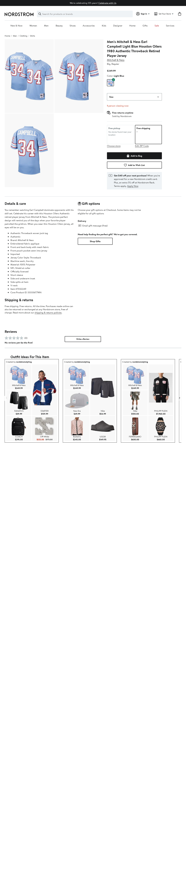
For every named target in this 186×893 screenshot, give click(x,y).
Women (33, 25)
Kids (104, 25)
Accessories (89, 25)
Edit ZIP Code (142, 145)
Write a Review (82, 339)
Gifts (145, 25)
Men (46, 25)
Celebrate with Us (107, 2)
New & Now (16, 25)
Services (170, 25)
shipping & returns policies (48, 312)
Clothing (23, 35)
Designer (117, 25)
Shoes (73, 25)
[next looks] (179, 398)
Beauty (59, 25)
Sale (157, 25)
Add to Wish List (136, 165)
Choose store (113, 145)
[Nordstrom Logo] (19, 14)
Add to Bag (136, 155)
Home (132, 25)
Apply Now (132, 186)
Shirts (32, 35)
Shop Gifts (95, 241)
